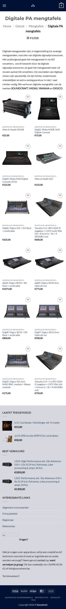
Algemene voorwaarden (15, 507)
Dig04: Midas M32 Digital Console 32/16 (15, 180)
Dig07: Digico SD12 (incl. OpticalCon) (47, 334)
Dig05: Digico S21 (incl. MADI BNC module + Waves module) (16, 384)
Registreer (8, 519)
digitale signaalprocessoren (48, 55)
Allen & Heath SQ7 (44, 179)
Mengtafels (36, 26)
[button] (4, 6)
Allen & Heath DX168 (13, 129)
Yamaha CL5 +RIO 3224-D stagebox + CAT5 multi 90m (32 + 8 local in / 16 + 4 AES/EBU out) (48, 232)
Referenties (8, 526)
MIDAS (33, 88)
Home (7, 26)
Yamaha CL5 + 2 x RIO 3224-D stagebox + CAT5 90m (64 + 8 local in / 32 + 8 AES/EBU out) (49, 385)
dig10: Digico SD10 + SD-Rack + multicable (15, 284)
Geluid (19, 26)
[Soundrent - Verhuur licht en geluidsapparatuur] (33, 5)
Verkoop (55, 597)
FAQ (33, 600)
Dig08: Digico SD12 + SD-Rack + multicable (15, 334)
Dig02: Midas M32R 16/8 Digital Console (47, 131)
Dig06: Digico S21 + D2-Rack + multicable (16, 229)
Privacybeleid (9, 513)
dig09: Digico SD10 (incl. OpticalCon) (47, 284)
